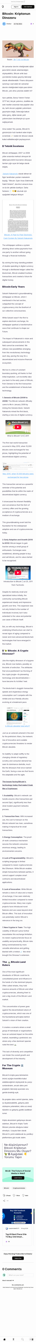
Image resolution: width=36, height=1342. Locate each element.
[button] (18, 2)
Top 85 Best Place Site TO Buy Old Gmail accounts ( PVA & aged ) (17, 1235)
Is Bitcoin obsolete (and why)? (17, 726)
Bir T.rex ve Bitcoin (21, 60)
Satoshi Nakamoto (10, 174)
